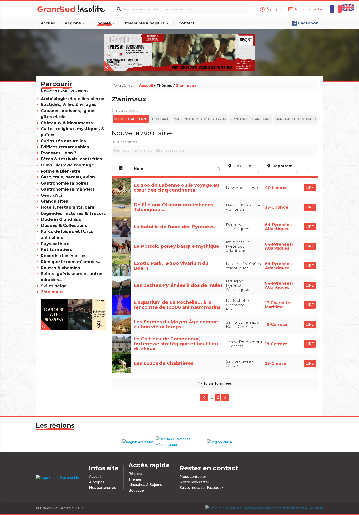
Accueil (48, 23)
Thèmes (106, 23)
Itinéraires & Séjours (147, 23)
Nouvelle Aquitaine (131, 119)
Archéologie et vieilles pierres (73, 98)
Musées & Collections (64, 225)
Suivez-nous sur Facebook (201, 487)
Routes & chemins (60, 267)
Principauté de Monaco (295, 119)
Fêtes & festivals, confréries (71, 158)
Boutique (136, 490)
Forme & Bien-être (60, 171)
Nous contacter (193, 476)
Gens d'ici (51, 195)
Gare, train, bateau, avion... (69, 177)
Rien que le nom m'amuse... (70, 261)
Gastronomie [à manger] (67, 189)
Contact (186, 23)
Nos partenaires (102, 487)
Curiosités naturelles (63, 140)
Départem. (282, 168)
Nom (177, 168)
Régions (76, 23)
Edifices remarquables (65, 146)
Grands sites (54, 201)
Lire (310, 187)
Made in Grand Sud (61, 219)
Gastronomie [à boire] (64, 183)
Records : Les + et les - (65, 255)
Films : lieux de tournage (67, 165)
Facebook (308, 23)
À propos (96, 482)
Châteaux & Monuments (67, 122)
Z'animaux (52, 291)
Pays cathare (55, 243)
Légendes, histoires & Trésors (73, 213)
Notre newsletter (194, 482)
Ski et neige (54, 285)
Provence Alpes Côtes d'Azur (200, 119)
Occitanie (160, 119)
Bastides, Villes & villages (68, 104)
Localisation (243, 168)
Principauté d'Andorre (250, 119)
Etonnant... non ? (58, 152)
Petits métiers (56, 249)
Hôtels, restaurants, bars (67, 207)
